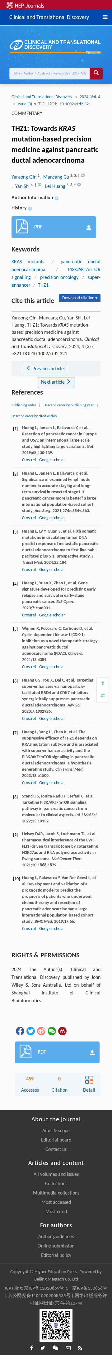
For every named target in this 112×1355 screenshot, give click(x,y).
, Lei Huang (54, 186)
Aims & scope (56, 1130)
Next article (53, 382)
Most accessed (56, 1202)
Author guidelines (56, 1236)
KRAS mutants (28, 262)
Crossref (29, 460)
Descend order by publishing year (69, 405)
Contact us (56, 1149)
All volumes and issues (56, 1174)
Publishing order (24, 405)
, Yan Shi (21, 186)
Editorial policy (56, 1255)
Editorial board (56, 1140)
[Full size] (102, 696)
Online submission (56, 1246)
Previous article (47, 368)
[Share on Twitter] (30, 1030)
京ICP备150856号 (89, 1288)
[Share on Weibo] (40, 1030)
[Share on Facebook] (19, 1030)
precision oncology (59, 277)
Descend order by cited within (34, 416)
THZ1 (43, 285)
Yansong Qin (25, 177)
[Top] (102, 683)
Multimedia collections (56, 1193)
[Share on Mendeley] (62, 1030)
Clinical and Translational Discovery (49, 17)
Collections (56, 1183)
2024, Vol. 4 (90, 97)
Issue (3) (25, 104)
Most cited (56, 1211)
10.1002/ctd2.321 (75, 104)
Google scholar (52, 460)
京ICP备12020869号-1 (46, 1288)
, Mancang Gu (55, 177)
